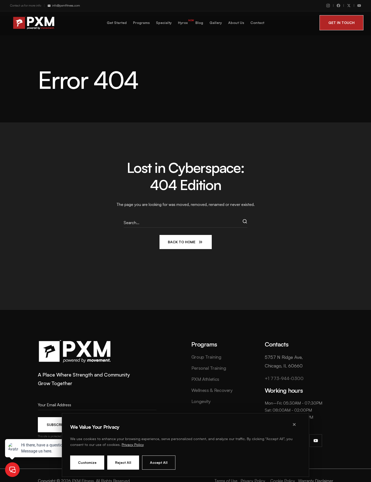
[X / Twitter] (349, 5)
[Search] (245, 223)
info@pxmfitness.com (66, 5)
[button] (341, 22)
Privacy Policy (133, 444)
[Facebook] (338, 5)
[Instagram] (328, 5)
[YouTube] (359, 5)
